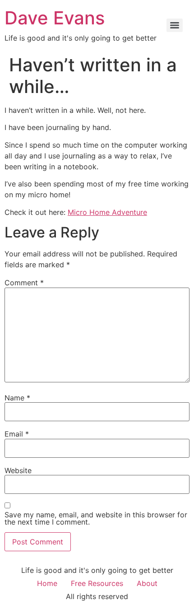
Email (17, 433)
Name (17, 397)
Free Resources (97, 583)
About (147, 583)
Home (47, 583)
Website (18, 470)
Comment (24, 282)
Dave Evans (55, 18)
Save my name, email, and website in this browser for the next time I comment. (96, 518)
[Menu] (174, 25)
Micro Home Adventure (107, 212)
